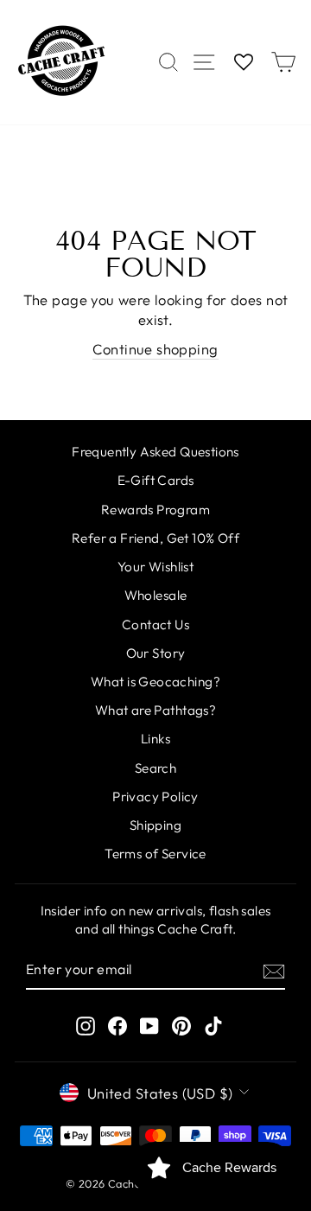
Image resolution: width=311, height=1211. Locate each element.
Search (155, 768)
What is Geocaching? (155, 681)
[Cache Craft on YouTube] (149, 1026)
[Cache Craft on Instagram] (85, 1026)
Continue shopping (155, 349)
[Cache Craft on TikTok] (213, 1026)
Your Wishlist (155, 566)
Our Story (156, 653)
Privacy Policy (155, 796)
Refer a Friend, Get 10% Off (155, 538)
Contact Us (155, 624)
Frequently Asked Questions (155, 451)
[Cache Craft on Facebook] (117, 1026)
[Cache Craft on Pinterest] (181, 1026)
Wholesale (155, 595)
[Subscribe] (274, 970)
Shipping (155, 825)
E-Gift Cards (155, 480)
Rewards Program (155, 509)
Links (155, 738)
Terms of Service (155, 853)
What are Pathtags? (155, 710)
